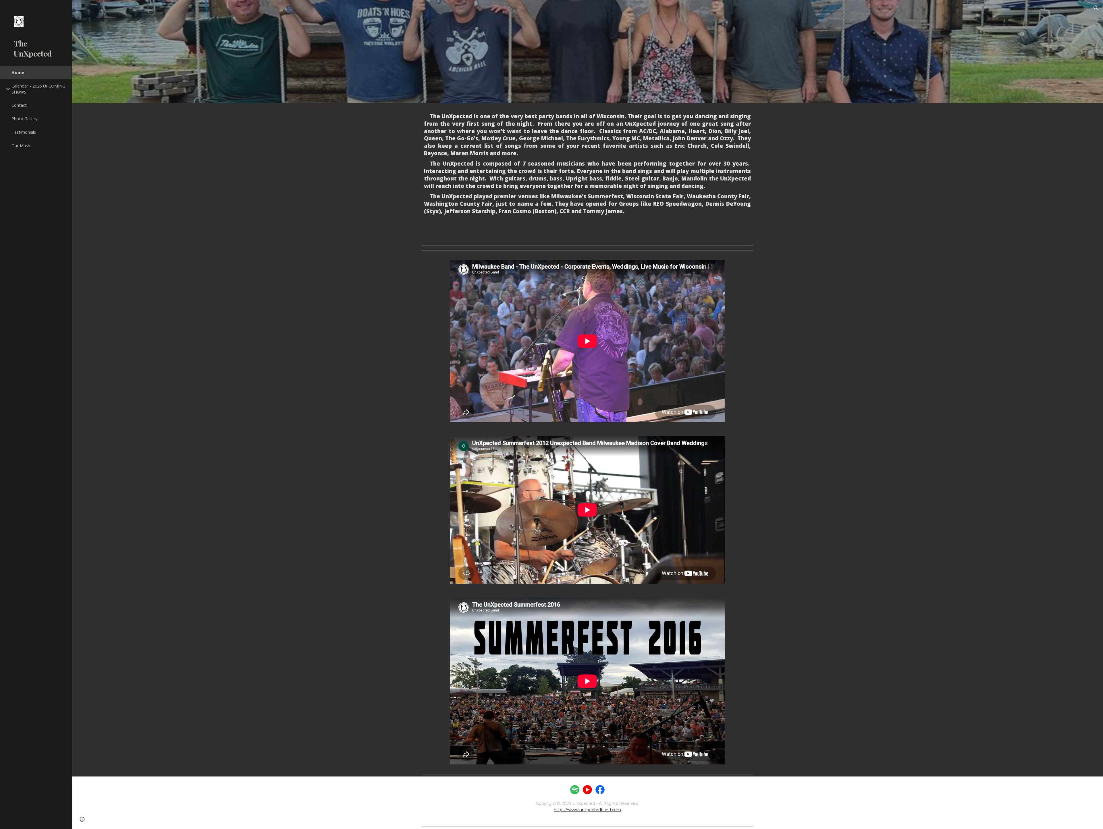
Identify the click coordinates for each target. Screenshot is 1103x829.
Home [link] (17, 72)
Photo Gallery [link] (24, 118)
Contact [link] (19, 105)
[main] (587, 173)
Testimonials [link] (23, 132)
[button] (1096, 8)
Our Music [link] (21, 145)
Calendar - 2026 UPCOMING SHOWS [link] (38, 89)
